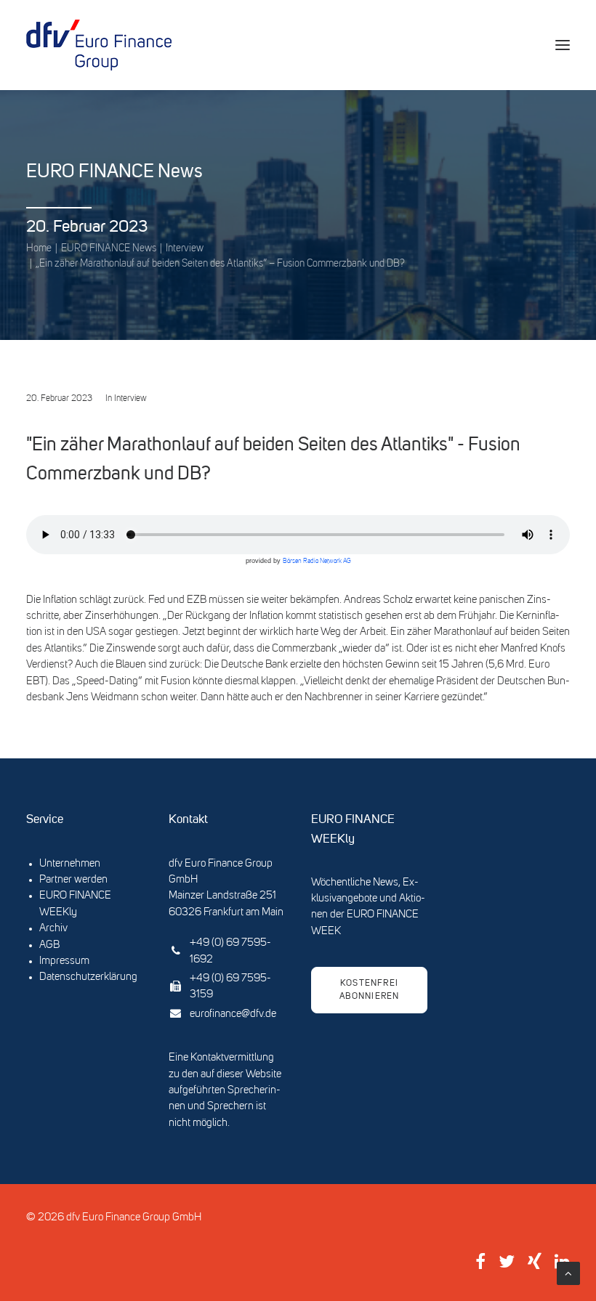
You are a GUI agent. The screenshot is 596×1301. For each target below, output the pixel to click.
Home (39, 248)
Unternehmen (69, 864)
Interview (185, 248)
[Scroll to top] (568, 1273)
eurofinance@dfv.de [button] (233, 1014)
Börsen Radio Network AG (317, 561)
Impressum (64, 961)
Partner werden (73, 880)
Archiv (53, 928)
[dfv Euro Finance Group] (99, 45)
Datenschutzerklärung (88, 977)
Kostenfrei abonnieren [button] (370, 990)
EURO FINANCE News (108, 248)
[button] (562, 45)
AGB (49, 945)
